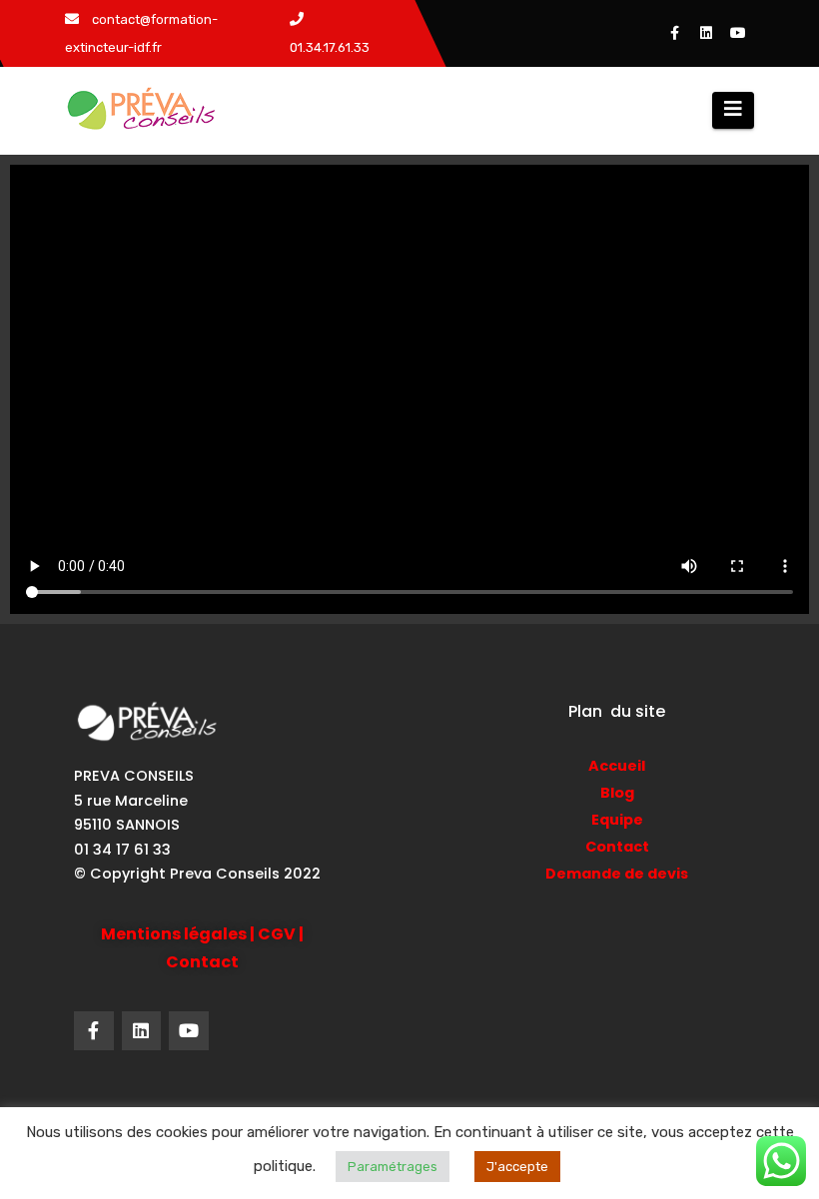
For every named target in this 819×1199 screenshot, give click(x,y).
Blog (617, 793)
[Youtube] (189, 1031)
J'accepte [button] (517, 1166)
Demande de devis (616, 874)
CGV (277, 933)
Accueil (616, 766)
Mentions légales (174, 933)
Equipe (617, 820)
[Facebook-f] (94, 1031)
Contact (617, 847)
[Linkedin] (142, 1031)
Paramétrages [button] (392, 1166)
